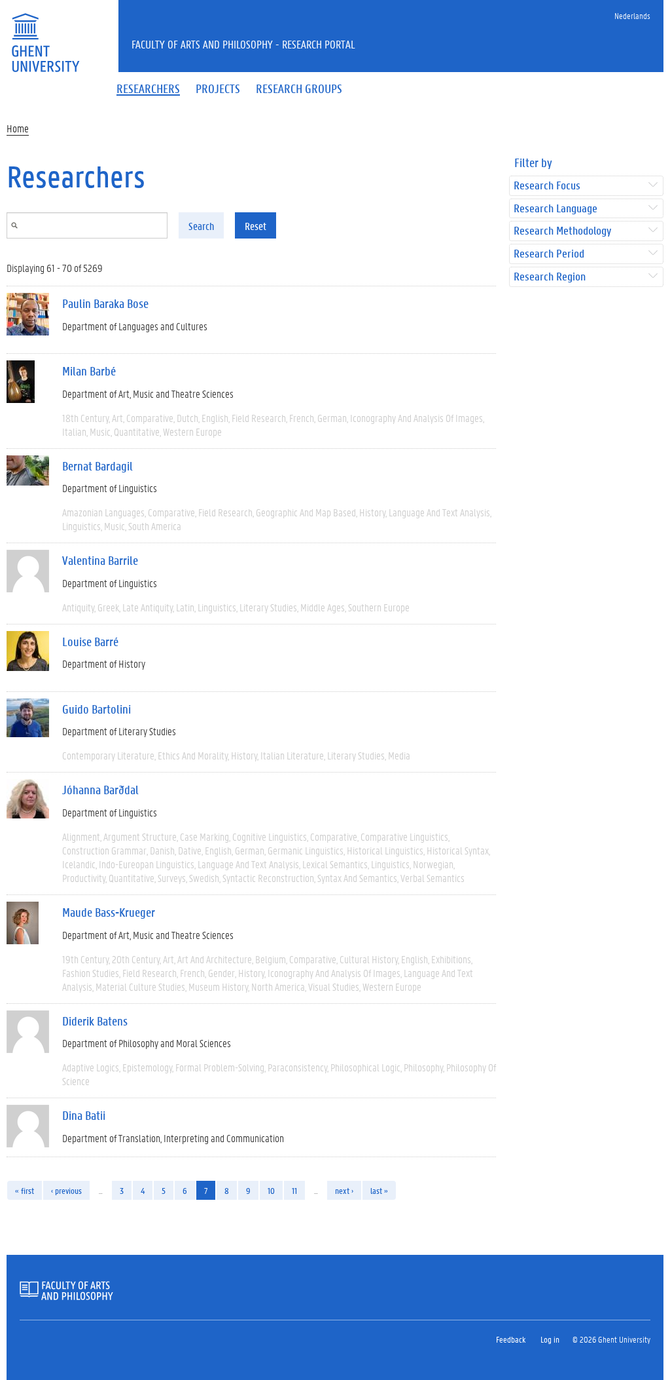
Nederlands (632, 15)
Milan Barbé (89, 371)
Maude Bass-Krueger (108, 912)
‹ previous (66, 1190)
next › (344, 1190)
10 (271, 1190)
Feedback (510, 1339)
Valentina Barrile (100, 560)
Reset (255, 226)
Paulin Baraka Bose (105, 303)
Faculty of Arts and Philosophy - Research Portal (243, 44)
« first (24, 1190)
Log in (549, 1339)
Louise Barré (90, 641)
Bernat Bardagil (97, 466)
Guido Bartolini (96, 709)
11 (294, 1190)
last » (379, 1190)
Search (201, 226)
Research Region (550, 277)
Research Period (549, 254)
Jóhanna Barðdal (100, 789)
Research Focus (547, 186)
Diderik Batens (95, 1021)
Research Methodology (562, 231)
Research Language (555, 208)
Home (18, 128)
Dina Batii (83, 1115)
